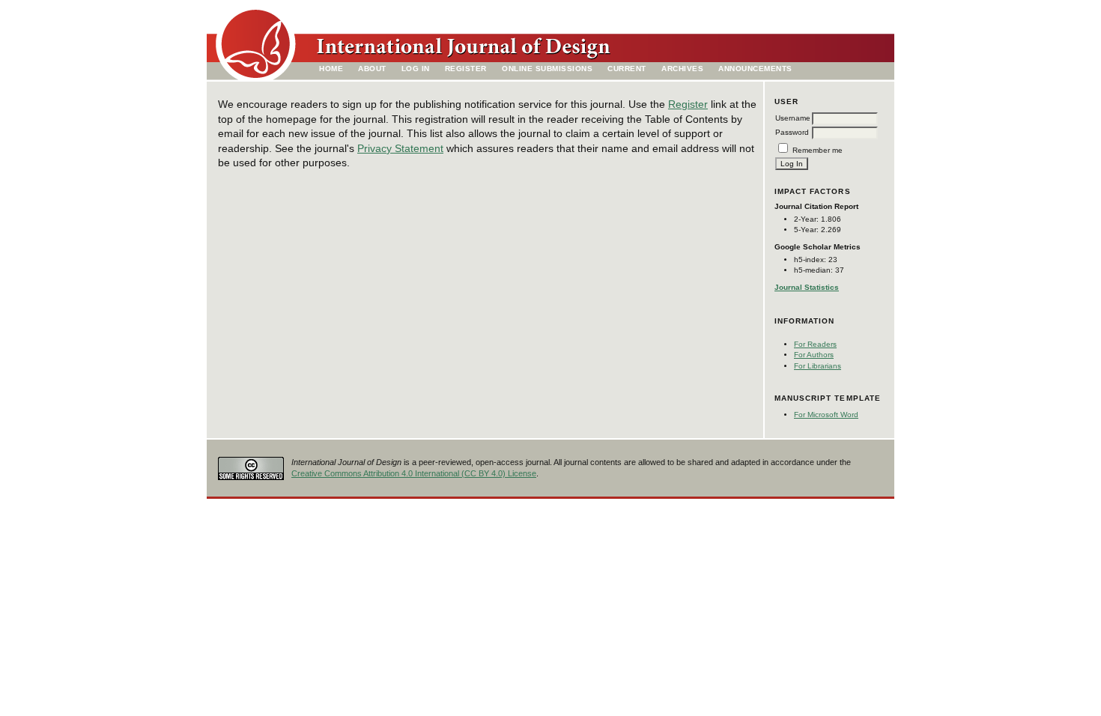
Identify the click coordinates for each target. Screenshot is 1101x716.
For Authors (814, 355)
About (372, 68)
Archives (682, 68)
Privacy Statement (400, 148)
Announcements (755, 68)
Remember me (817, 150)
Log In (415, 68)
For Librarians (817, 366)
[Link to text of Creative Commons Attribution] (251, 464)
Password (792, 132)
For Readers (815, 344)
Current (626, 68)
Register (466, 68)
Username (792, 118)
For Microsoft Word (826, 414)
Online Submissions (547, 68)
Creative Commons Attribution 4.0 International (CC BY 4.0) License (413, 473)
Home (331, 68)
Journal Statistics (806, 287)
